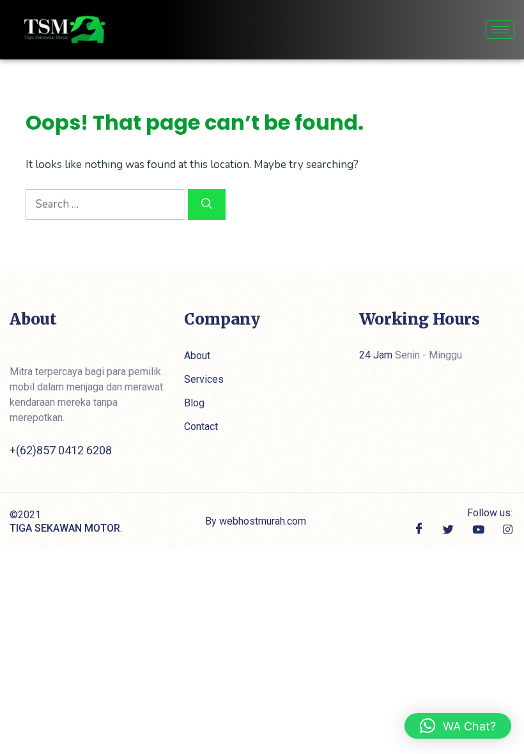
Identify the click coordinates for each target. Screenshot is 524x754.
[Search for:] (107, 204)
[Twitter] (448, 529)
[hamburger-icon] (500, 29)
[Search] (207, 204)
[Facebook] (418, 529)
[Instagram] (507, 529)
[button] (458, 726)
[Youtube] (478, 529)
